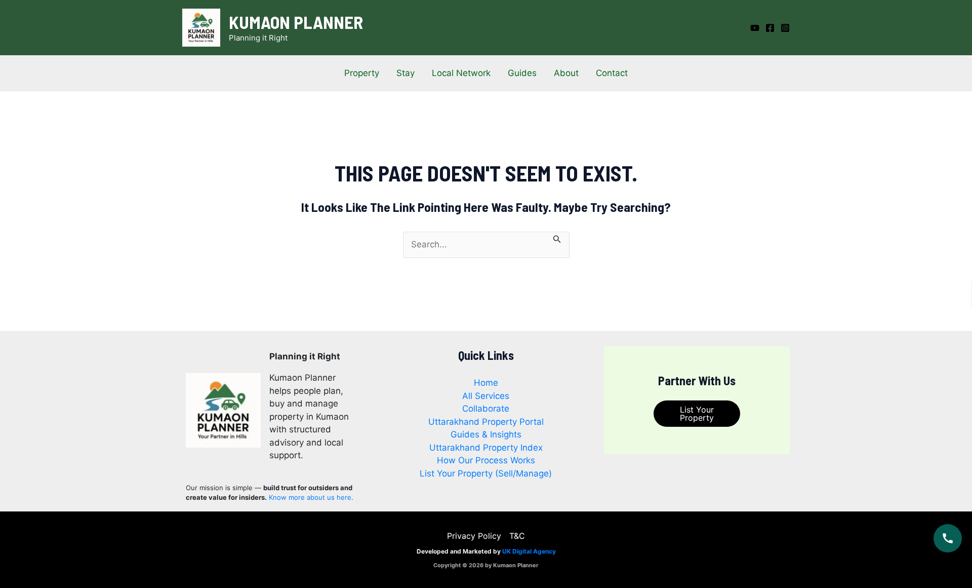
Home (486, 383)
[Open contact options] (948, 538)
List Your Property (697, 414)
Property (361, 73)
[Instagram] (785, 27)
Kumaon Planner (296, 21)
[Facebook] (770, 27)
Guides (522, 73)
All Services (485, 396)
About (566, 73)
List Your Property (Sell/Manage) (486, 473)
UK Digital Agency (529, 551)
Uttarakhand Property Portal (486, 422)
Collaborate (485, 408)
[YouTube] (754, 27)
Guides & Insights (486, 434)
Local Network (461, 73)
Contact (612, 73)
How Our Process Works (486, 460)
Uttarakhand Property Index (486, 448)
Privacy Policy (474, 536)
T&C (517, 536)
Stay (405, 73)
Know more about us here (310, 497)
